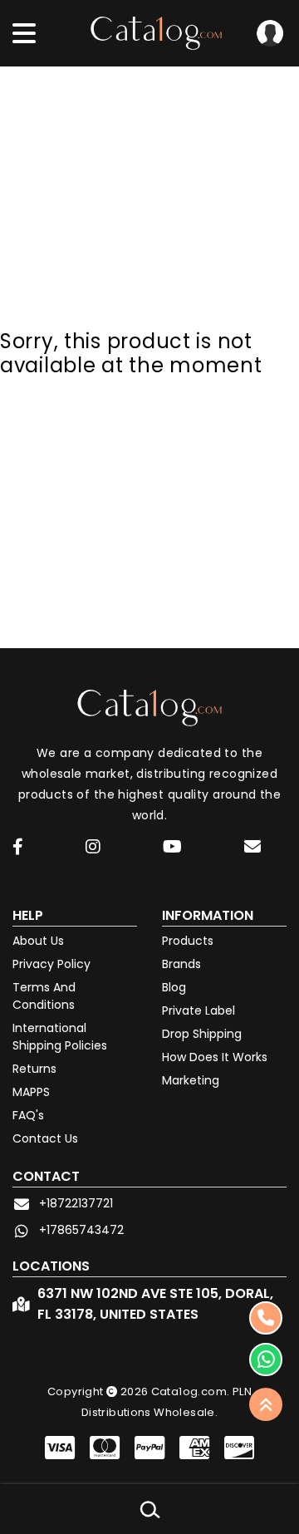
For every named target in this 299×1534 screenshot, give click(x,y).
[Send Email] (255, 849)
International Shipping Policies (59, 1037)
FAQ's (28, 1115)
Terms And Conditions (44, 996)
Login (270, 33)
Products (187, 940)
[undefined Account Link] (17, 848)
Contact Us (45, 1138)
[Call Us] (266, 1318)
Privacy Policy (51, 964)
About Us (38, 940)
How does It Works (214, 1057)
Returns (34, 1068)
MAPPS (31, 1092)
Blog (174, 987)
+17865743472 (81, 1230)
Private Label (198, 1010)
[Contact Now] (266, 1359)
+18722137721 (76, 1203)
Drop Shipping (202, 1033)
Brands (181, 964)
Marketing (190, 1080)
